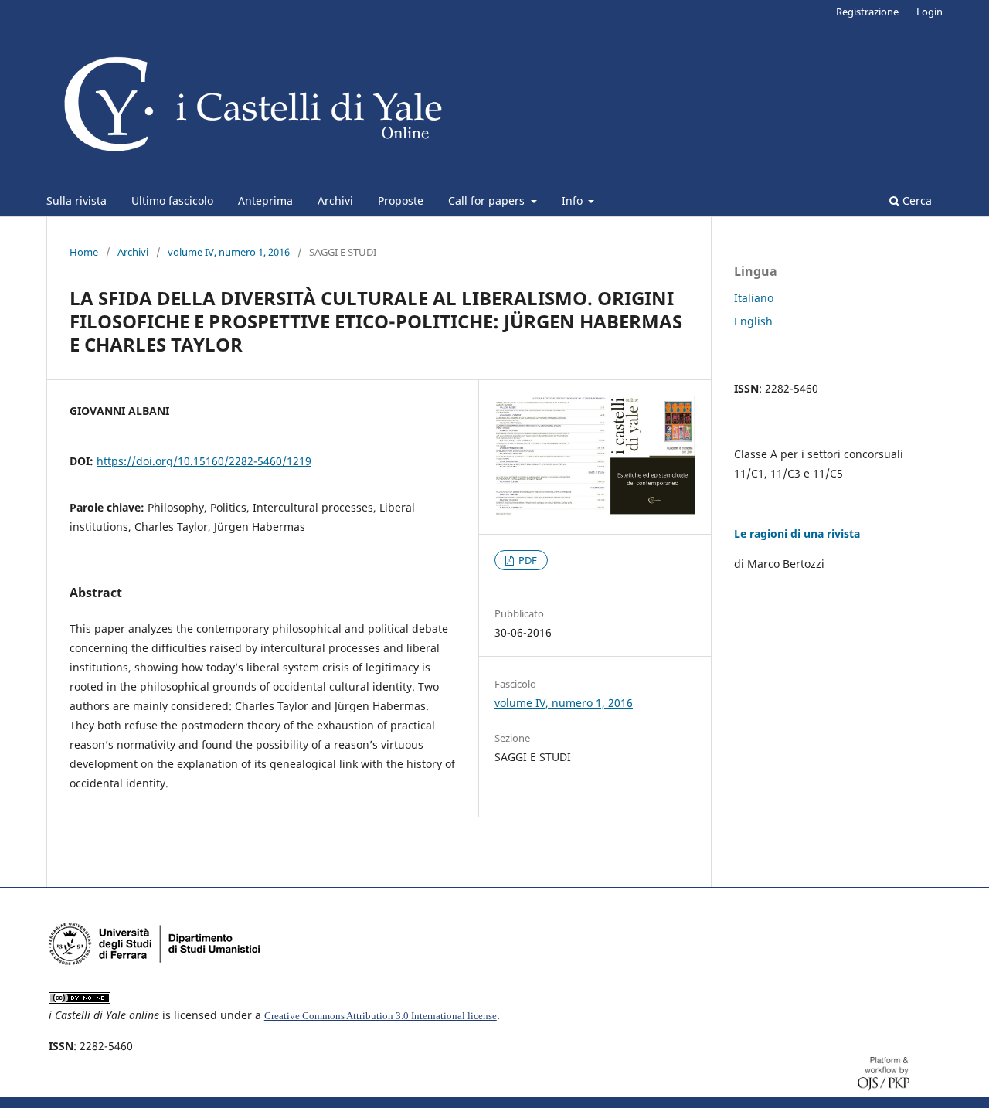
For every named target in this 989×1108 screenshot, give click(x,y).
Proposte (400, 200)
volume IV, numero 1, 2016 (229, 252)
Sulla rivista (76, 200)
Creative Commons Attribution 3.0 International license (380, 1016)
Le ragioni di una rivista (797, 533)
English (753, 321)
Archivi (335, 200)
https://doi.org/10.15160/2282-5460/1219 (204, 461)
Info (574, 200)
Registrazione (867, 12)
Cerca (915, 200)
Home (84, 252)
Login (929, 12)
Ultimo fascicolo (172, 200)
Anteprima (265, 200)
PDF (526, 560)
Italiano (753, 298)
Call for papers (488, 200)
